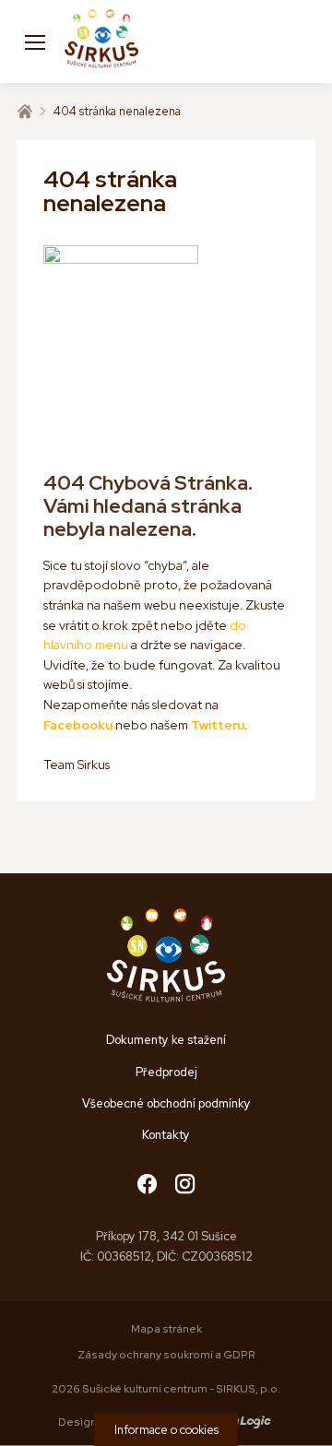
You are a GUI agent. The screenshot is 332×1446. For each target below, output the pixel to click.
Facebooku (78, 725)
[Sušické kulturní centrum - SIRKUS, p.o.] (101, 41)
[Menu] (35, 41)
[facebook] (147, 1185)
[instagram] (185, 1185)
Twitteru (217, 725)
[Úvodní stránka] (25, 111)
